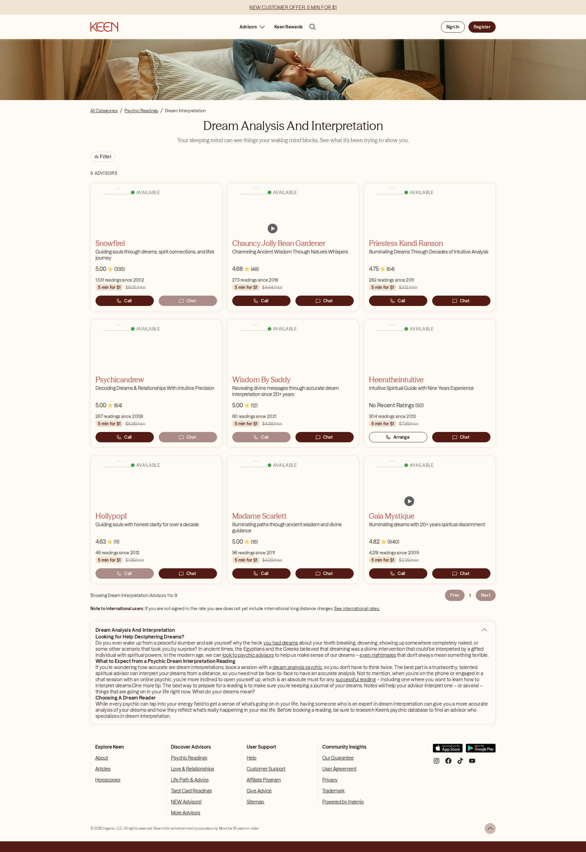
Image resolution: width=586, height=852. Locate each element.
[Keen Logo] (104, 27)
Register (482, 27)
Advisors (248, 27)
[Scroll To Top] (490, 828)
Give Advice (259, 791)
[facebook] (448, 763)
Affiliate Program (264, 780)
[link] (272, 228)
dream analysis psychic (297, 667)
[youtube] (472, 763)
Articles (102, 769)
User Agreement (339, 769)
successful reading (356, 679)
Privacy (330, 780)
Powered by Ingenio (343, 802)
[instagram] (436, 763)
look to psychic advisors (248, 655)
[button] (484, 630)
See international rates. (357, 608)
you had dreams (280, 643)
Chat (191, 301)
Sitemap (255, 802)
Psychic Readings (189, 758)
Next (485, 595)
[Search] (312, 27)
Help (251, 758)
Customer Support (266, 769)
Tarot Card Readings (191, 791)
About (101, 758)
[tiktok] (460, 763)
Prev (454, 595)
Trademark (333, 791)
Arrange (401, 437)
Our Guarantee (338, 758)
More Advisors (185, 813)
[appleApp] (448, 750)
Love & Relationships (192, 769)
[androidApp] (481, 750)
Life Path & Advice (190, 780)
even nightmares (378, 655)
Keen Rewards (288, 27)
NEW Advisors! (186, 802)
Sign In (453, 27)
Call (128, 301)
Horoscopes (107, 780)
